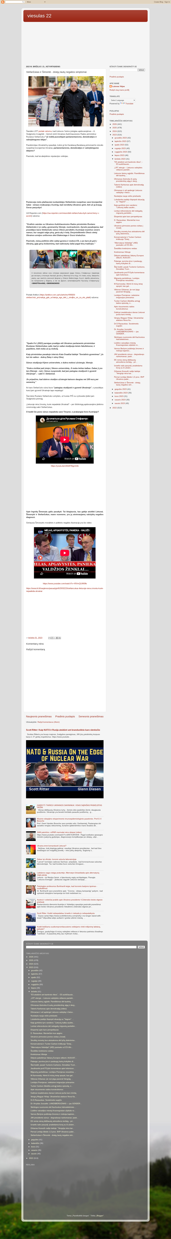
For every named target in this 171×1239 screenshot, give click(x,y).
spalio (34, 977)
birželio (34, 992)
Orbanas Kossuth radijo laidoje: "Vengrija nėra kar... (127, 372)
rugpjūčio (35, 985)
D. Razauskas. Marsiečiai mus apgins (46, 1033)
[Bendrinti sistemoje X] (54, 638)
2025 (114, 128)
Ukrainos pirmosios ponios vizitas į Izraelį (48, 1037)
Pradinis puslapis (65, 716)
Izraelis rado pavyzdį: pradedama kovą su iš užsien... (128, 367)
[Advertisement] (85, 44)
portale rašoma (45, 131)
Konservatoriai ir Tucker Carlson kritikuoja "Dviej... (127, 238)
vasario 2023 (120, 400)
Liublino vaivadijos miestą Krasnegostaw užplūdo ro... (126, 344)
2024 (114, 131)
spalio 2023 (120, 145)
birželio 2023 (120, 159)
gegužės (35, 1140)
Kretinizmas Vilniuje (122, 252)
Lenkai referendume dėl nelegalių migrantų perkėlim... (128, 212)
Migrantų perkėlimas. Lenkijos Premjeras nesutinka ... (126, 279)
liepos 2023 (120, 155)
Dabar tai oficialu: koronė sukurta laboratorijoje (56, 859)
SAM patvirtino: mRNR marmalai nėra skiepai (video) (59, 832)
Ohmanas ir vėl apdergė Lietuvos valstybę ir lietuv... (128, 191)
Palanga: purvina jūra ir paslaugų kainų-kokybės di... (128, 262)
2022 (114, 408)
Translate (129, 104)
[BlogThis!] (52, 638)
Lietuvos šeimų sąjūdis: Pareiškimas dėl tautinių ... (52, 1002)
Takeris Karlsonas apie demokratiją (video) (49, 1009)
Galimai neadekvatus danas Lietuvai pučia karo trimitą (129, 313)
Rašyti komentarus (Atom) (49, 722)
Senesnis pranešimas (91, 716)
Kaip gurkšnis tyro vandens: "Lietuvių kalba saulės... (125, 206)
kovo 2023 (119, 396)
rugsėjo (34, 981)
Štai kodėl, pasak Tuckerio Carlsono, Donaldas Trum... (129, 268)
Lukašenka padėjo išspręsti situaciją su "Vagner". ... (52, 1019)
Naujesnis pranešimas (39, 716)
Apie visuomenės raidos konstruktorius (124, 308)
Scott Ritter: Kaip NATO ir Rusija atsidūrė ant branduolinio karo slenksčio (63, 730)
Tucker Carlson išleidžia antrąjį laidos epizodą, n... (127, 302)
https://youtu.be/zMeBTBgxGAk (65, 466)
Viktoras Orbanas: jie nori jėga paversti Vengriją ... (127, 291)
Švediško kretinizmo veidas (125, 248)
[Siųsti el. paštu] (49, 638)
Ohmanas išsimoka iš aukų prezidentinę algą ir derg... (126, 180)
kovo (33, 1147)
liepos (34, 988)
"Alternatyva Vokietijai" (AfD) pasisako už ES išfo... (126, 244)
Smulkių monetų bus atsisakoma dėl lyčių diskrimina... (129, 233)
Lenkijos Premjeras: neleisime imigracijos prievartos (126, 296)
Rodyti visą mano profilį (119, 90)
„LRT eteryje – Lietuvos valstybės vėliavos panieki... (128, 169)
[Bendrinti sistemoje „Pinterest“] (59, 638)
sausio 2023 (120, 403)
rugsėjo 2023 (120, 148)
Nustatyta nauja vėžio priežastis (127, 196)
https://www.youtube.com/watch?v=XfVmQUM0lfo (65, 583)
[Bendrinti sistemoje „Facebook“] (57, 638)
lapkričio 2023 (121, 141)
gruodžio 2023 (121, 138)
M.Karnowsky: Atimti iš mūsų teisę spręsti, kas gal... (128, 285)
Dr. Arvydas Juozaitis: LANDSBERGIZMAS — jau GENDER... (126, 331)
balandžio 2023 (121, 393)
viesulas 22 (39, 15)
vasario (34, 1150)
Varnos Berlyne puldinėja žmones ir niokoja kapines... (129, 350)
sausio (34, 1154)
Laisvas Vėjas (118, 86)
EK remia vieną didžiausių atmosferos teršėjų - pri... (125, 361)
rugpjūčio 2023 (121, 152)
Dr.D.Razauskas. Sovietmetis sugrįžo (46, 1100)
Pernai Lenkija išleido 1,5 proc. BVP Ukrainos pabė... (129, 378)
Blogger (100, 1216)
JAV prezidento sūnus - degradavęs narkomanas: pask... (129, 355)
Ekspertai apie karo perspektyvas (128, 217)
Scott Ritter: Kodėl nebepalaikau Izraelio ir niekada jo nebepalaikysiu (66, 913)
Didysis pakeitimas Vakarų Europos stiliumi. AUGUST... (129, 257)
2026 (114, 124)
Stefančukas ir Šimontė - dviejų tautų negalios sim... (127, 384)
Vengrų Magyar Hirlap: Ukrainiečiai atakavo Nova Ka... (128, 319)
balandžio (35, 1143)
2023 (114, 135)
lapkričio (35, 974)
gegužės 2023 (121, 389)
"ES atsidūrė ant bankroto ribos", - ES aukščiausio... (128, 163)
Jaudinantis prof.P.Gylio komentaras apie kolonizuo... (129, 274)
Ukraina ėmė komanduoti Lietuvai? (51, 846)
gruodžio (35, 970)
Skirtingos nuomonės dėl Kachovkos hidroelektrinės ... (129, 338)
